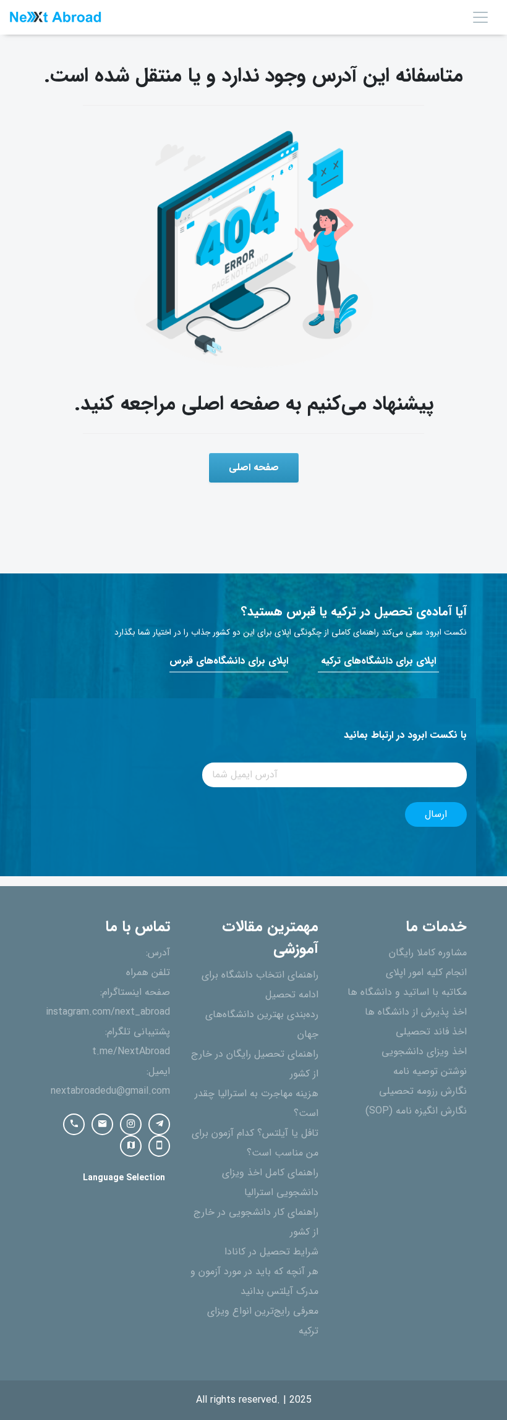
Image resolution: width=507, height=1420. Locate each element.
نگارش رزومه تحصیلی (423, 1091)
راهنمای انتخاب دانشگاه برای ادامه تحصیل (260, 985)
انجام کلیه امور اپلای (426, 972)
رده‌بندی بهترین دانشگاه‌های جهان (261, 1024)
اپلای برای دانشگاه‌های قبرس (228, 661)
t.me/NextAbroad (131, 1052)
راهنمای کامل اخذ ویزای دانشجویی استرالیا (270, 1183)
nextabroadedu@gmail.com (110, 1091)
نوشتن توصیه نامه (430, 1071)
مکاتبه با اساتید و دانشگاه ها (407, 992)
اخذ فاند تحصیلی (431, 1032)
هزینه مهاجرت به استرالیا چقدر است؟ (256, 1104)
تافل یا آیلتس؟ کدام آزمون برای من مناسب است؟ (255, 1143)
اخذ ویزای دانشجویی (424, 1052)
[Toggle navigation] (480, 17)
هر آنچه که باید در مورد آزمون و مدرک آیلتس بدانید (254, 1282)
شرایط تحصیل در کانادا (271, 1252)
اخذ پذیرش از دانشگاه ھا (416, 1012)
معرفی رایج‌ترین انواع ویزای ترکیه (262, 1321)
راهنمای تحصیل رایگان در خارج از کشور (254, 1064)
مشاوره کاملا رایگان (428, 953)
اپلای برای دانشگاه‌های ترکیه (378, 661)
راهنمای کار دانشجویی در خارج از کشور (256, 1222)
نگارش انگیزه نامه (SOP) (416, 1111)
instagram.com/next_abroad (108, 1012)
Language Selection (124, 1178)
